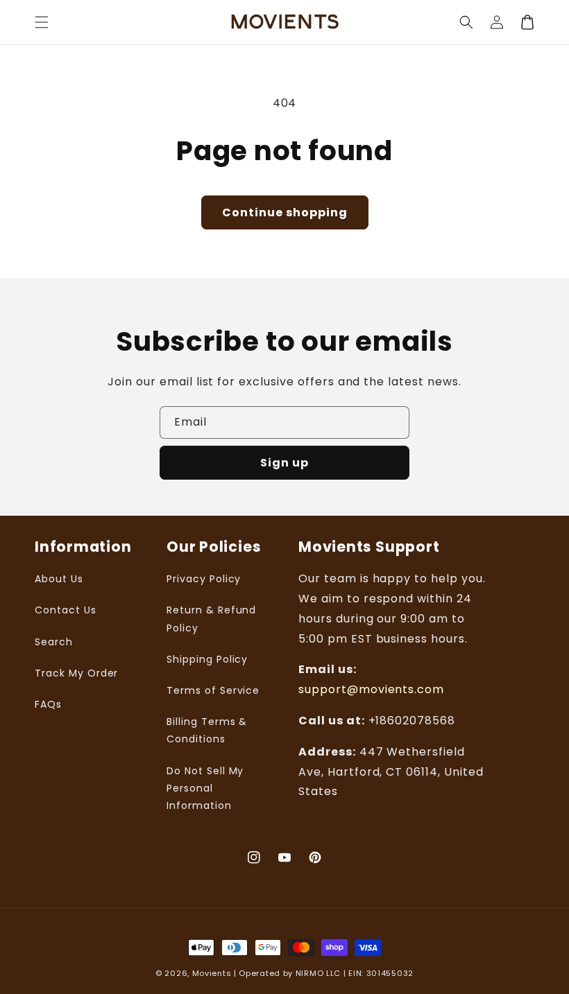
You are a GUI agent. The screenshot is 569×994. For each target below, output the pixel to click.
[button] (466, 22)
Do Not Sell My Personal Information (205, 788)
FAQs (48, 704)
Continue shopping (285, 212)
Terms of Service (213, 690)
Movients (212, 973)
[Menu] (41, 22)
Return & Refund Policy (211, 618)
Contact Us (65, 610)
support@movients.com (371, 689)
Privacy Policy (204, 579)
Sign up (284, 463)
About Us (59, 579)
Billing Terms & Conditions (207, 730)
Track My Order (76, 673)
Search (54, 642)
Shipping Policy (207, 659)
